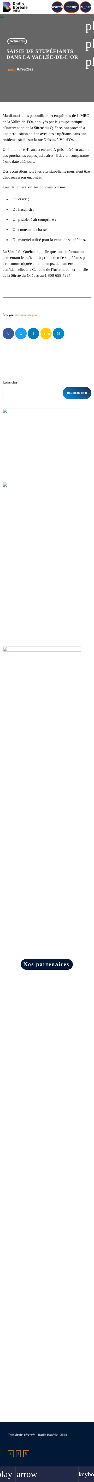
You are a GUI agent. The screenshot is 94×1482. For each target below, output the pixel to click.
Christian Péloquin (26, 315)
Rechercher (10, 382)
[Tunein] (18, 1453)
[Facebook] (26, 1453)
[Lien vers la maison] (15, 7)
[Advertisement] (42, 752)
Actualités (17, 41)
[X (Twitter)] (11, 1453)
